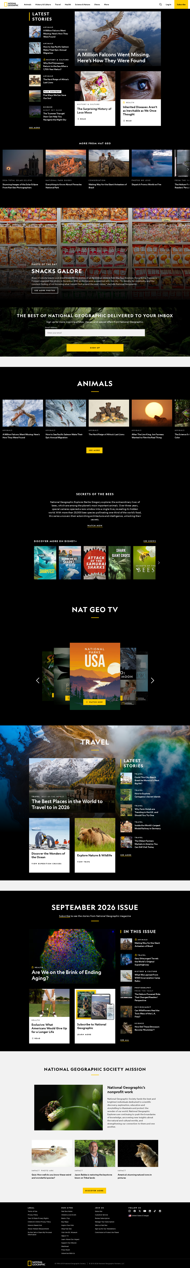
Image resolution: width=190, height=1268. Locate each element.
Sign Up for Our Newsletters (105, 1229)
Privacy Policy (33, 1215)
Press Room (65, 1250)
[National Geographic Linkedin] (149, 1211)
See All (124, 1040)
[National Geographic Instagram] (129, 1211)
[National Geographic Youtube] (144, 1211)
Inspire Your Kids (67, 1225)
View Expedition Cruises (47, 864)
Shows (97, 4)
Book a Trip (65, 1218)
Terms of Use (32, 1211)
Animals (27, 4)
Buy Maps (65, 1222)
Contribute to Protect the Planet (107, 1232)
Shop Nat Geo (66, 1229)
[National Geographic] (11, 4)
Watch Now (95, 525)
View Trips (83, 862)
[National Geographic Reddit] (160, 1211)
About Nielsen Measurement (38, 1229)
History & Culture (43, 4)
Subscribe (64, 916)
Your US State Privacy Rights (38, 1218)
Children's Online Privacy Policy (39, 1222)
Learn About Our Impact (70, 1239)
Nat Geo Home (66, 1211)
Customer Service (101, 1215)
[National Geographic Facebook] (134, 1211)
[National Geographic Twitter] (139, 1211)
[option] (23, 169)
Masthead (65, 1246)
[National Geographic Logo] (36, 1265)
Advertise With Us (68, 1253)
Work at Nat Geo (101, 1225)
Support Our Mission (69, 1243)
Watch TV (65, 1236)
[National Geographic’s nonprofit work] (95, 1107)
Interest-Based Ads (35, 1225)
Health (68, 4)
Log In (168, 4)
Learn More (84, 1034)
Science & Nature (82, 4)
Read (83, 119)
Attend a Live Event (68, 1215)
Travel (58, 4)
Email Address (51, 327)
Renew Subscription (102, 1218)
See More (34, 128)
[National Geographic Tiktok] (155, 1211)
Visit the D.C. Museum (69, 1232)
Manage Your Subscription (104, 1222)
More (106, 4)
